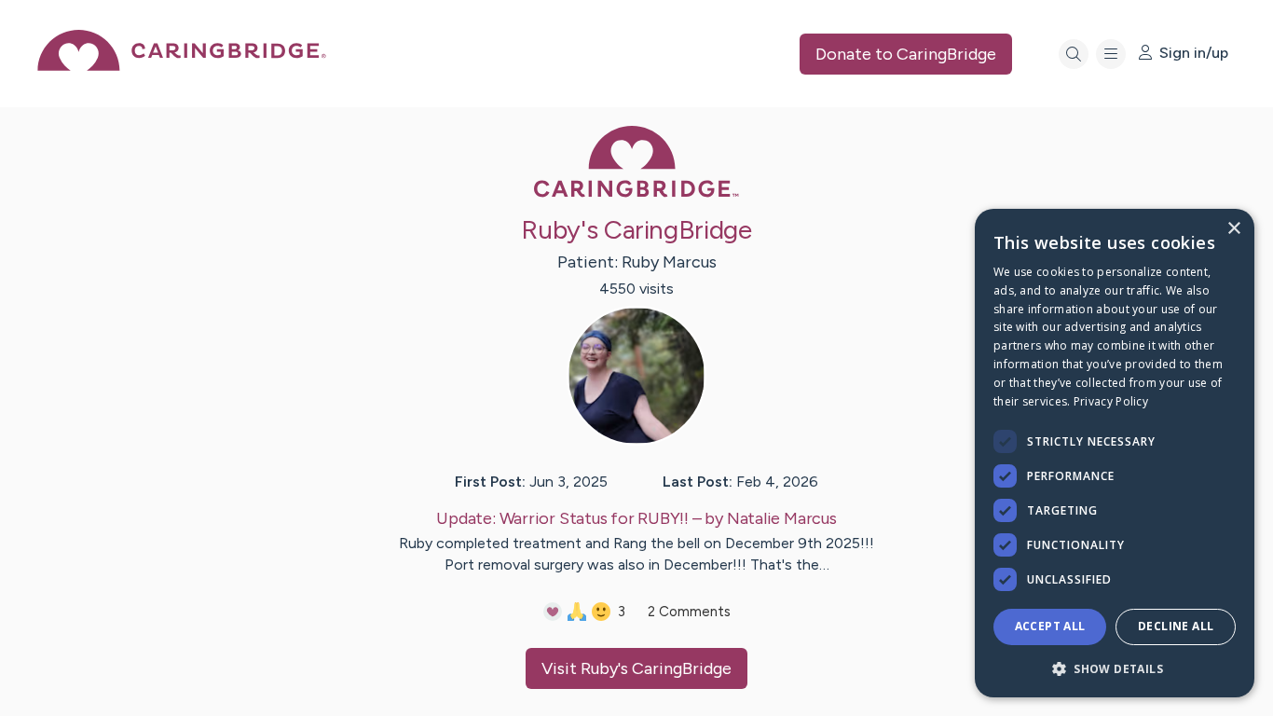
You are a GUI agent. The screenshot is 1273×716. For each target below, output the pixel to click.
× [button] (1233, 229)
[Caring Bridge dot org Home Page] (181, 66)
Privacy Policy (1111, 401)
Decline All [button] (1175, 626)
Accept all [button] (1050, 626)
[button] (1114, 668)
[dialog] (1114, 453)
